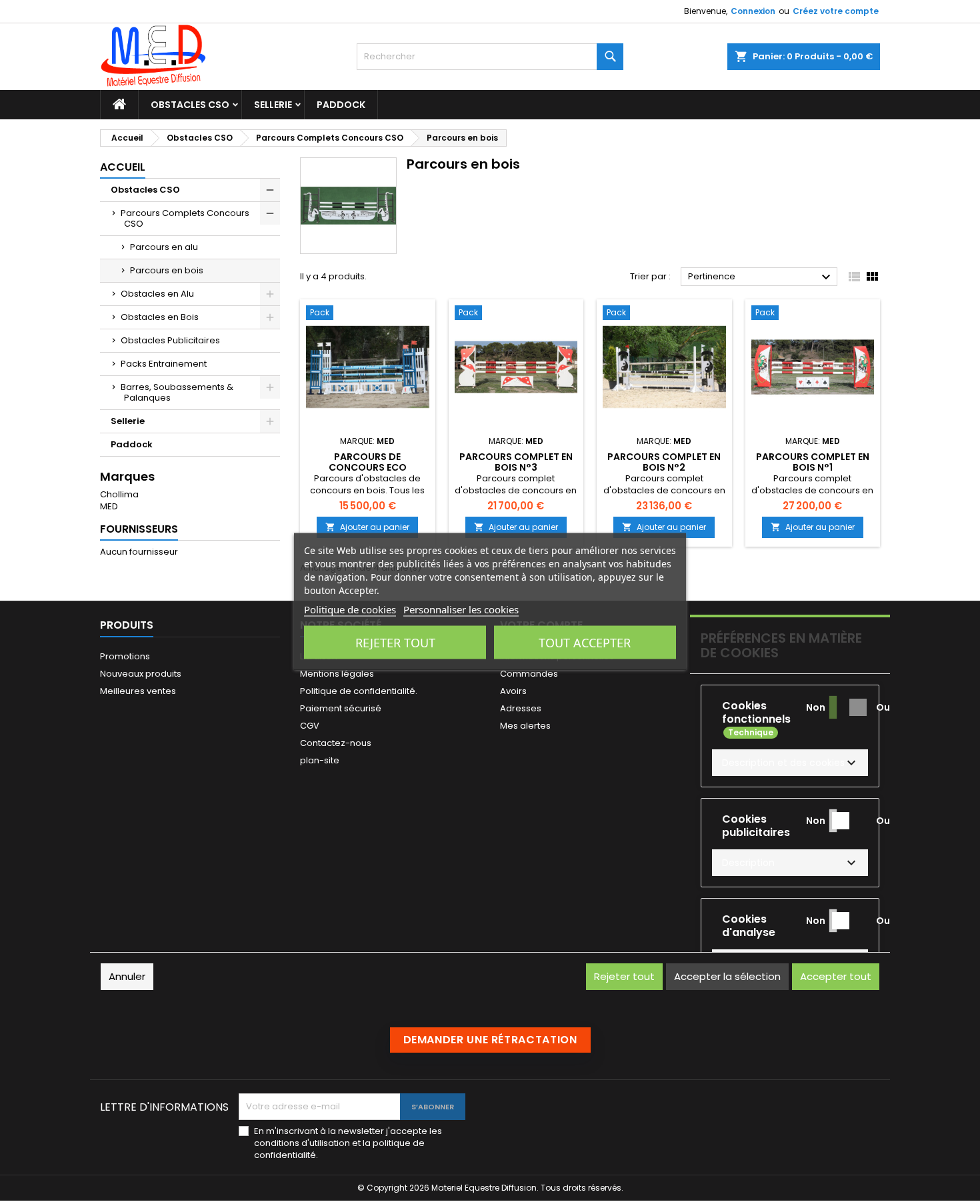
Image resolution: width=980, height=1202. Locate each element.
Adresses (520, 708)
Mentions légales (337, 673)
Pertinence (761, 277)
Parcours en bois (166, 270)
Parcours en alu (164, 247)
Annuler (127, 976)
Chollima (119, 494)
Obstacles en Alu (157, 293)
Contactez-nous (335, 743)
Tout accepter (585, 642)
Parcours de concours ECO (368, 462)
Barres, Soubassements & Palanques (177, 392)
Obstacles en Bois (160, 317)
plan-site (319, 760)
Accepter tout (835, 976)
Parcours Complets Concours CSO (185, 218)
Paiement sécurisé (340, 708)
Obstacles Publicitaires (170, 340)
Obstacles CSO (190, 104)
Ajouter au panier (367, 527)
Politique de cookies (350, 608)
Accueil (122, 167)
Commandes (529, 673)
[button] (790, 762)
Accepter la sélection (727, 976)
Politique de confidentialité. (358, 691)
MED (109, 506)
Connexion (753, 11)
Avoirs (513, 691)
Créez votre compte (836, 11)
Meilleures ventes (138, 691)
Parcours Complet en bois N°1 (812, 462)
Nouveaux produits (140, 673)
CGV (309, 725)
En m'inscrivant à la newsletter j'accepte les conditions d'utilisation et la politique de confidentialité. (348, 1143)
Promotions (125, 656)
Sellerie (273, 104)
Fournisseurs (139, 529)
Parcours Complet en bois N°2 (664, 462)
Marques (127, 476)
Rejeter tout (395, 642)
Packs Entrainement (164, 363)
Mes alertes (525, 725)
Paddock (341, 104)
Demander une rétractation (490, 1039)
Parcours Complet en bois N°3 (516, 462)
